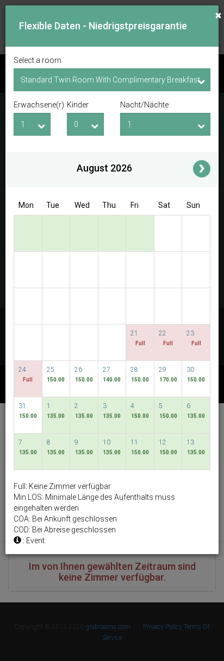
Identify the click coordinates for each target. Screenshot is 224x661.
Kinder (78, 104)
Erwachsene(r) (32, 104)
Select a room (37, 60)
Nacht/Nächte (144, 104)
